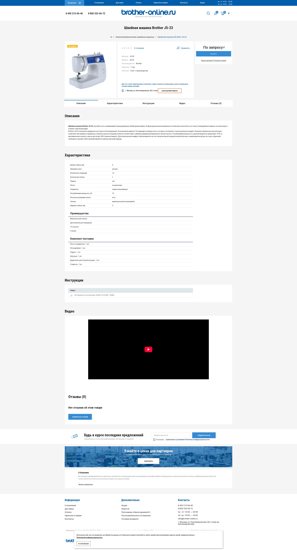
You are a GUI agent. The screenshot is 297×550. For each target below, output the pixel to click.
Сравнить (185, 48)
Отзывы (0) (216, 103)
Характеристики (115, 103)
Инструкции (148, 103)
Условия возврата (129, 519)
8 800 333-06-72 (96, 13)
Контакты (69, 519)
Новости (125, 509)
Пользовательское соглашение (136, 516)
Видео (182, 103)
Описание (81, 103)
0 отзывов (139, 48)
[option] (87, 70)
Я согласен (83, 544)
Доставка (69, 509)
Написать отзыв (80, 417)
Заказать (213, 54)
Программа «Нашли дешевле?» (135, 512)
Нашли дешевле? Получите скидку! (213, 60)
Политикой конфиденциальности (89, 538)
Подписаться (204, 435)
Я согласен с (183, 440)
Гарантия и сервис (73, 516)
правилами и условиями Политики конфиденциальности (188, 440)
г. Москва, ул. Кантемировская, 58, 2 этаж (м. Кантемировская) (199, 523)
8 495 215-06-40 (74, 13)
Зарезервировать (170, 91)
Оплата (68, 512)
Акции (124, 505)
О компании (70, 505)
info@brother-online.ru (188, 519)
